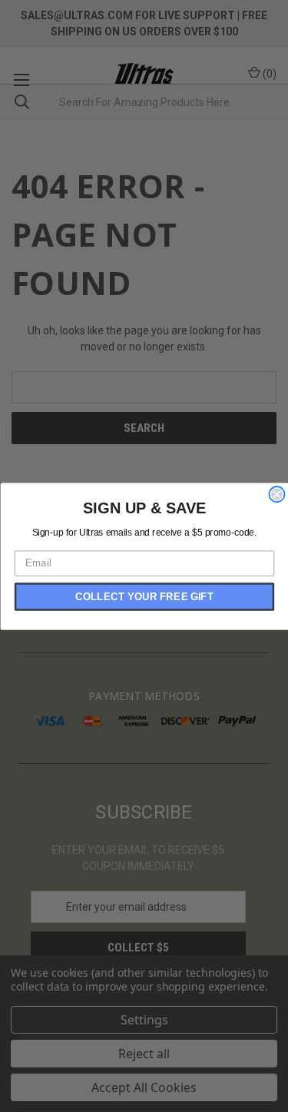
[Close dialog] (276, 493)
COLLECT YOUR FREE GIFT (144, 596)
